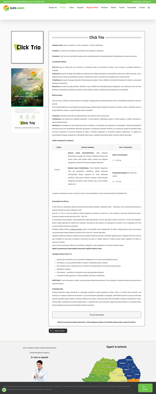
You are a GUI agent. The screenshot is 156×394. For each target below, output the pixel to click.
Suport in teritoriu (116, 346)
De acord (145, 388)
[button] (149, 7)
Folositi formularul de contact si (39, 353)
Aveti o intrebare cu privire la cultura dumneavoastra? (39, 348)
